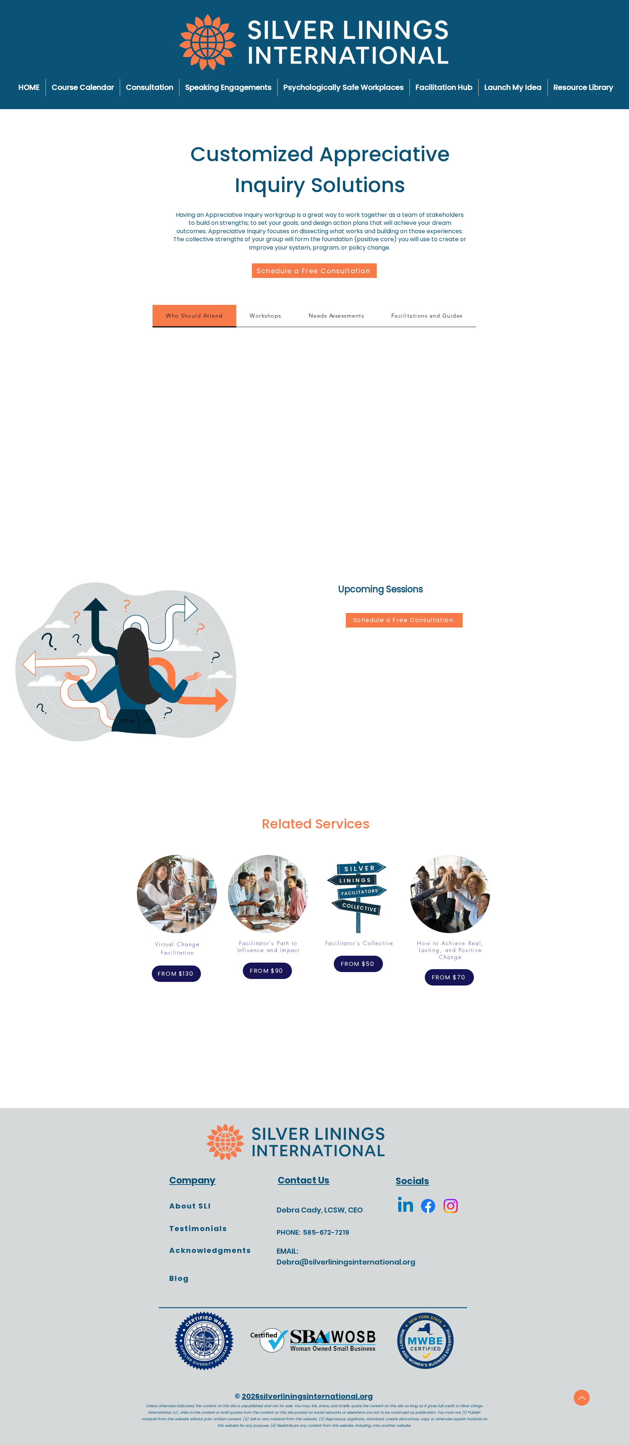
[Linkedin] (405, 1206)
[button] (583, 87)
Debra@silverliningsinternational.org (346, 1262)
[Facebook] (428, 1206)
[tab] (194, 316)
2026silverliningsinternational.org (307, 1396)
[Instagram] (450, 1206)
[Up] (582, 1398)
